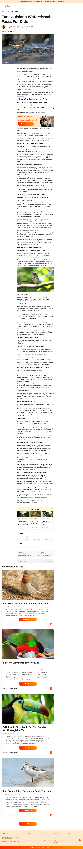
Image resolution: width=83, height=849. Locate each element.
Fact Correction (49, 561)
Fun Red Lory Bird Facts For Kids (21, 662)
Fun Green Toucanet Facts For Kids (47, 523)
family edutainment (45, 840)
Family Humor (36, 5)
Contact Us (29, 835)
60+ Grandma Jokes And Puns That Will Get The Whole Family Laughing (38, 1)
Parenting (29, 5)
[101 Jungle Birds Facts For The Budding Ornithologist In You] (28, 708)
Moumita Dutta (16, 26)
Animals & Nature (33, 518)
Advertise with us (31, 836)
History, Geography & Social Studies (22, 519)
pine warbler (43, 497)
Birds (29, 546)
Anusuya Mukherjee (9, 733)
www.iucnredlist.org (33, 539)
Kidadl (2, 12)
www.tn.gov (43, 537)
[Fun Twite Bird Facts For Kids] (35, 514)
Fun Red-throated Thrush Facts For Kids (26, 603)
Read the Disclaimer (24, 561)
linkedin (56, 840)
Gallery (6, 62)
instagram (56, 838)
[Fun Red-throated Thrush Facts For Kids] (28, 585)
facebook (56, 835)
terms (69, 835)
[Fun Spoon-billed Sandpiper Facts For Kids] (28, 772)
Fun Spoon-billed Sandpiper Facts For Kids (27, 791)
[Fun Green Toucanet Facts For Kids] (47, 514)
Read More (61, 1)
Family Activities (15, 5)
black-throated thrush (28, 615)
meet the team (44, 836)
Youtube (56, 842)
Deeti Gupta (26, 27)
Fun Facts (23, 5)
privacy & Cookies (71, 836)
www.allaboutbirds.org (33, 537)
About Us (43, 835)
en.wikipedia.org (20, 537)
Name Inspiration (44, 5)
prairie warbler (35, 497)
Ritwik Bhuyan (8, 606)
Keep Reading (28, 619)
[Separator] (80, 840)
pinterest (56, 836)
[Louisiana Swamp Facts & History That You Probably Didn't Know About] (23, 514)
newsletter (43, 838)
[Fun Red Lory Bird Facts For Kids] (28, 644)
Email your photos (25, 124)
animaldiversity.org (21, 539)
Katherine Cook (14, 27)
